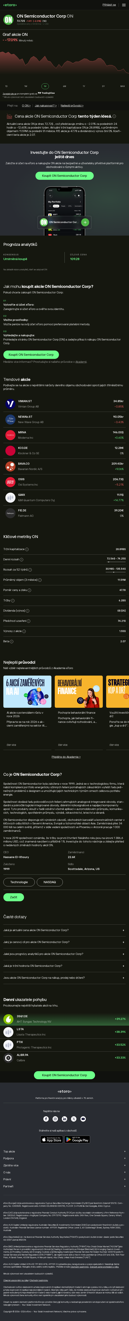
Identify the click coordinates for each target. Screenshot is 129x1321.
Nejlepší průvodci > (72, 105)
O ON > (26, 105)
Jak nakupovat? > (46, 105)
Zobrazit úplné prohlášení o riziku (104, 1267)
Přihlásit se (109, 4)
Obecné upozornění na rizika (15, 1280)
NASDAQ (50, 882)
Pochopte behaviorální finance (76, 712)
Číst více (11, 745)
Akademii (81, 361)
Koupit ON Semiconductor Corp (64, 175)
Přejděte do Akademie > (66, 757)
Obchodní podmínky (79, 1267)
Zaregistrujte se (9, 94)
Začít (13, 897)
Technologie (19, 882)
